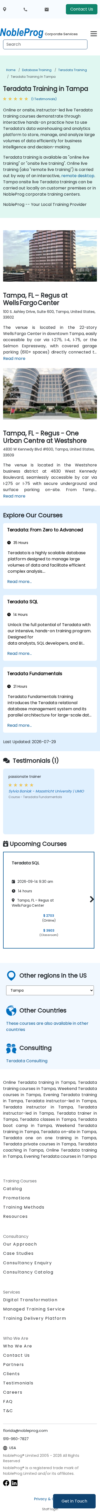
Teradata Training (72, 70)
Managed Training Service (34, 1309)
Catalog (12, 1189)
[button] (90, 899)
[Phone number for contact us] (25, 9)
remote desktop (77, 176)
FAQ (8, 1401)
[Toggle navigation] (93, 33)
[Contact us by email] (46, 9)
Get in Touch (74, 1501)
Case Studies (18, 1253)
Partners (13, 1364)
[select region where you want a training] (5, 9)
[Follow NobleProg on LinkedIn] (14, 1483)
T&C (8, 1411)
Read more (14, 358)
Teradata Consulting (26, 1061)
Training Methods (24, 1207)
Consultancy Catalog (28, 1272)
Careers (12, 1392)
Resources (15, 1216)
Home (10, 70)
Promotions (17, 1198)
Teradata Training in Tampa (33, 76)
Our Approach (20, 1244)
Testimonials (18, 1383)
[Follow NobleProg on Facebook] (6, 1483)
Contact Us (81, 9)
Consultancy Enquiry (27, 1263)
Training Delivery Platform (34, 1318)
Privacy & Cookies (50, 1498)
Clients (11, 1374)
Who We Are (17, 1346)
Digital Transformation (30, 1300)
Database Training (37, 70)
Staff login (50, 1509)
